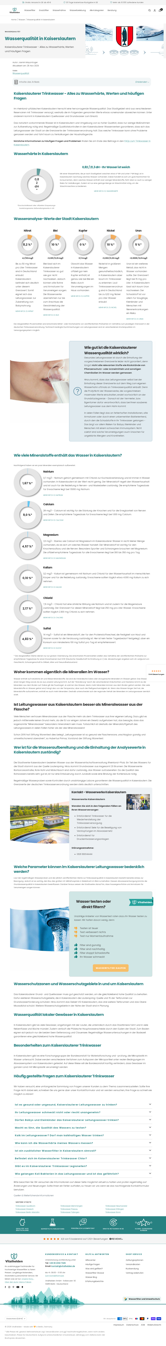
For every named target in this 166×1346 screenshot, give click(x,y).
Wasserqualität (12, 32)
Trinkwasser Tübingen (70, 1212)
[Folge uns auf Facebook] (5, 1287)
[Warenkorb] (160, 10)
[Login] (155, 10)
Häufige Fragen (92, 1264)
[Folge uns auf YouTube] (18, 1287)
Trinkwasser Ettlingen (114, 1209)
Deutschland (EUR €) (14, 1318)
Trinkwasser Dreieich (25, 1209)
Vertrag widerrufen (135, 1272)
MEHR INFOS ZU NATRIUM (53, 495)
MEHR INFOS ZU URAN (134, 319)
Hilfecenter (90, 1260)
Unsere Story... (28, 1279)
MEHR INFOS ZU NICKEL (108, 307)
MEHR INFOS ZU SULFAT (52, 648)
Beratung (112, 10)
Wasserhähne (59, 10)
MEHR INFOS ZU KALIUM (52, 587)
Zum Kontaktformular (54, 1275)
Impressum (119, 1324)
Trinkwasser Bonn (113, 1212)
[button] (156, 673)
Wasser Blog (91, 1277)
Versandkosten (133, 1264)
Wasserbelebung (78, 10)
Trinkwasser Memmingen (72, 1206)
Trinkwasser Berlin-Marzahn (27, 1212)
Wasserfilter (29, 10)
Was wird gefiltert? (94, 1268)
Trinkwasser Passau (69, 1209)
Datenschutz (132, 1324)
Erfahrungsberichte (94, 1281)
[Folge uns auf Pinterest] (13, 1287)
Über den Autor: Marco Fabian (18, 1282)
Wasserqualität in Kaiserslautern (41, 19)
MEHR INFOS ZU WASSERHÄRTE (106, 191)
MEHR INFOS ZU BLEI (51, 315)
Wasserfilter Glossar (94, 1272)
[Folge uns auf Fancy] (22, 1287)
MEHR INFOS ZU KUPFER (80, 296)
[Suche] (150, 10)
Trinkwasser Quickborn (25, 1206)
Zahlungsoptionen (134, 1260)
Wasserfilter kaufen (111, 968)
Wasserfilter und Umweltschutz (144, 1299)
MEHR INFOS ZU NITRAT (24, 311)
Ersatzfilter (44, 10)
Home (14, 19)
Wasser (22, 19)
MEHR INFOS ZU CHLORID (53, 617)
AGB (143, 1324)
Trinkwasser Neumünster (116, 1206)
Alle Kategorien (97, 10)
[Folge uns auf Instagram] (9, 1287)
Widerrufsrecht (154, 1324)
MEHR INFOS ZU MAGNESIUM (54, 558)
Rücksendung (132, 1268)
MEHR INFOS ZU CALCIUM (53, 520)
